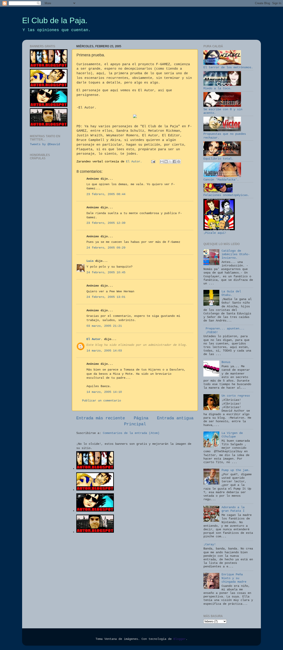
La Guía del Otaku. (231, 293)
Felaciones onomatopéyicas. (226, 195)
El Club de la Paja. (55, 20)
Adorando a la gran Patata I (233, 509)
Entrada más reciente (100, 418)
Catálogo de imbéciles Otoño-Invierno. (236, 254)
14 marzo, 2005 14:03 (104, 350)
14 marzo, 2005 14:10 (104, 392)
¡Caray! (209, 544)
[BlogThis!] (166, 161)
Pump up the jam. (236, 470)
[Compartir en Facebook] (174, 161)
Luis (90, 261)
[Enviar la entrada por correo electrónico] (153, 161)
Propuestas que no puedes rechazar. (224, 135)
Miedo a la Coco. (217, 88)
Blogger (179, 639)
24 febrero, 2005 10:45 (105, 272)
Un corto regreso (236, 395)
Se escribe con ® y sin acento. (222, 111)
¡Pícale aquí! (214, 233)
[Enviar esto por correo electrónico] (162, 161)
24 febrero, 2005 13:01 (105, 297)
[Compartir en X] (170, 161)
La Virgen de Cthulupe (232, 434)
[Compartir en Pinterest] (178, 161)
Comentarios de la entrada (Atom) (131, 433)
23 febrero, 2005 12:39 (105, 223)
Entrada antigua (175, 418)
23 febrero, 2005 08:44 (105, 194)
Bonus (226, 362)
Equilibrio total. (218, 158)
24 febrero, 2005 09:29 (105, 247)
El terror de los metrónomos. (228, 67)
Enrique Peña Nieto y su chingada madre (234, 578)
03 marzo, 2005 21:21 (104, 326)
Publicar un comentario (101, 400)
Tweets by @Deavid (45, 144)
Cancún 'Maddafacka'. (221, 179)
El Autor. (94, 339)
